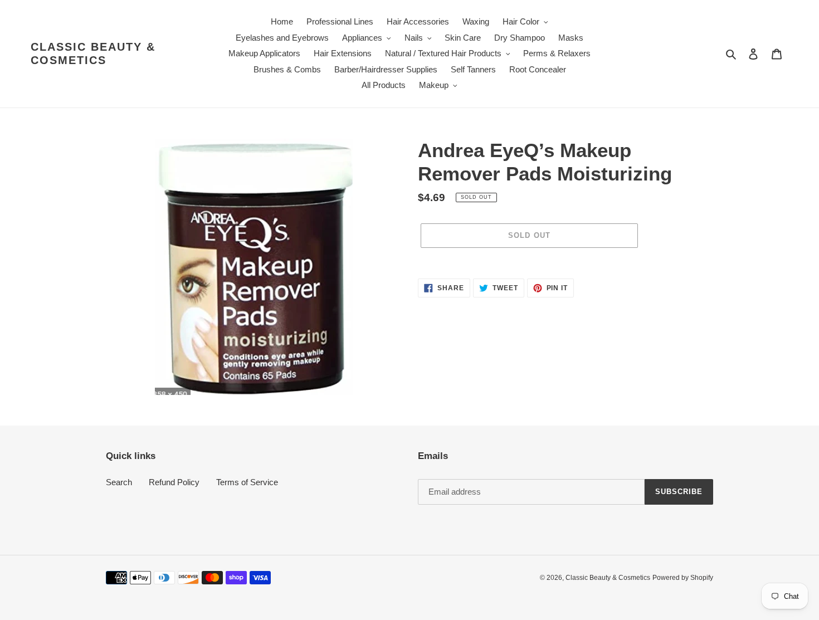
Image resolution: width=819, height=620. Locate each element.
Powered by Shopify (682, 578)
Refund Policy (174, 482)
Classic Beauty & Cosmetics (93, 53)
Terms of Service (247, 482)
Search (119, 482)
